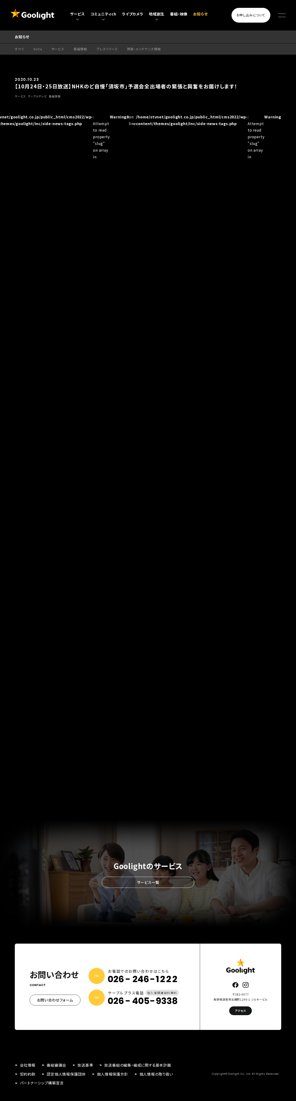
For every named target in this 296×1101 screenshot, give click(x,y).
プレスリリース (107, 49)
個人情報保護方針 (112, 1074)
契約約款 (27, 1074)
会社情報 (27, 1065)
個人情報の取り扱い (156, 1074)
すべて (19, 49)
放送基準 (85, 1065)
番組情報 (80, 49)
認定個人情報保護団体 (66, 1074)
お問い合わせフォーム (55, 1000)
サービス (57, 49)
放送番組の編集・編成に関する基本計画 (137, 1065)
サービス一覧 (148, 882)
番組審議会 (56, 1065)
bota (38, 49)
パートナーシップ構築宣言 (42, 1083)
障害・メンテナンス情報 (144, 49)
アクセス (240, 1011)
